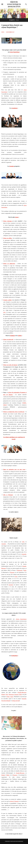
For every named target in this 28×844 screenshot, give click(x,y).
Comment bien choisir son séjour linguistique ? (11, 26)
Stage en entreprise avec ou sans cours (14, 469)
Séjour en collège (7, 238)
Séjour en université (8, 339)
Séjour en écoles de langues (10, 365)
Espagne (12, 572)
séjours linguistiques (21, 619)
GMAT (5, 405)
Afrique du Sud (15, 700)
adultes (20, 335)
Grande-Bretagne (22, 692)
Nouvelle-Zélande (5, 700)
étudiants (12, 335)
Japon (11, 696)
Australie (3, 544)
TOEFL (24, 403)
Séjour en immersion (9, 263)
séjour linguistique (15, 52)
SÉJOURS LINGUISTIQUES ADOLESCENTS (14, 4)
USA (4, 312)
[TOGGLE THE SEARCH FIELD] (26, 4)
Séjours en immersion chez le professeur (13, 412)
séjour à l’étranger (14, 801)
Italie (25, 570)
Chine (8, 696)
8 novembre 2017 (10, 32)
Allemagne (19, 570)
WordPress (20, 841)
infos (2, 32)
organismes (14, 108)
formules (12, 166)
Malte (7, 775)
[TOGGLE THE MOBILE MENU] (2, 4)
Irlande (3, 694)
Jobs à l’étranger (8, 495)
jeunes (17, 217)
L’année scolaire (7, 300)
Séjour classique (7, 221)
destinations (14, 655)
